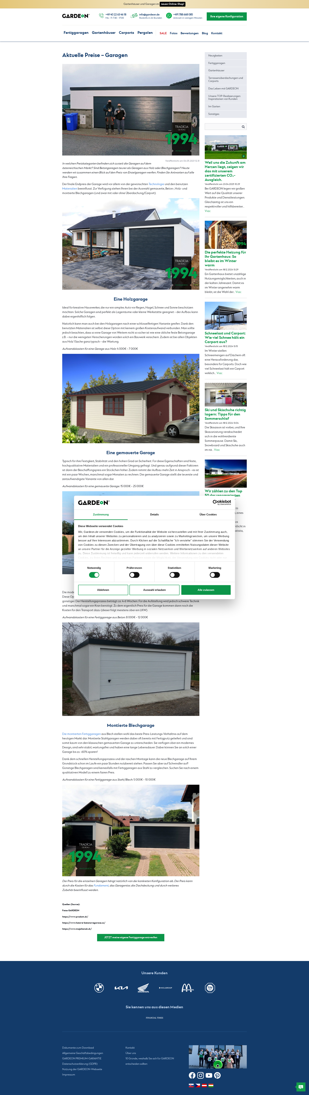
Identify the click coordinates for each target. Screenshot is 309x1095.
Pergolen (145, 32)
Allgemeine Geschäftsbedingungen (82, 1053)
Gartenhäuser (104, 32)
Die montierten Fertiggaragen (81, 734)
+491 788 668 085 (183, 14)
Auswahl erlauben (154, 589)
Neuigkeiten (215, 55)
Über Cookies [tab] (208, 514)
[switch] (134, 575)
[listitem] (154, 1018)
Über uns (131, 1053)
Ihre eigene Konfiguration (226, 16)
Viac (208, 211)
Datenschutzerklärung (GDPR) (80, 1064)
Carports (126, 32)
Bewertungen (190, 33)
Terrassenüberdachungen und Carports (225, 79)
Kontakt (216, 33)
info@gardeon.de (149, 14)
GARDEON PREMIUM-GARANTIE (81, 1058)
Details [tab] (154, 514)
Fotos (173, 33)
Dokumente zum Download (78, 1047)
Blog (205, 33)
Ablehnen (103, 589)
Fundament (101, 885)
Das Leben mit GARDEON (223, 88)
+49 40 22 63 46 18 (116, 14)
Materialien (69, 188)
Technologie (156, 184)
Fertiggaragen (76, 32)
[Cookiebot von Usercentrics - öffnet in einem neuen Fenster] (215, 502)
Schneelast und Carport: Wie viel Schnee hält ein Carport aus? (225, 337)
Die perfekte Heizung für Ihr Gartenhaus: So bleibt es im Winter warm (225, 259)
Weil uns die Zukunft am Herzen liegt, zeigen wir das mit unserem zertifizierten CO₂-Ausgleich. (225, 171)
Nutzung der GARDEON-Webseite (82, 1069)
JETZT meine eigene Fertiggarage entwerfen (130, 937)
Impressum (68, 1074)
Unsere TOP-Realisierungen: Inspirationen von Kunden (224, 98)
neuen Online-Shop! (172, 4)
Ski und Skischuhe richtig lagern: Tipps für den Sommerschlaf (225, 414)
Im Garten (214, 106)
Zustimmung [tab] (101, 514)
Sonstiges (213, 114)
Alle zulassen (206, 589)
